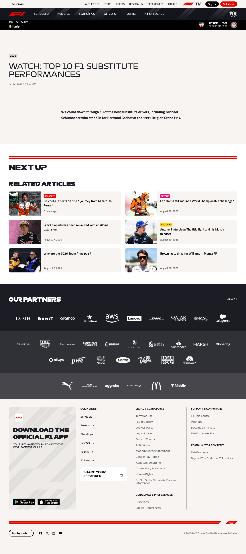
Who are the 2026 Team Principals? (67, 253)
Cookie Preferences (148, 508)
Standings (86, 13)
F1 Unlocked (154, 13)
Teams (130, 13)
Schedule (41, 13)
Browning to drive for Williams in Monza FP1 (189, 253)
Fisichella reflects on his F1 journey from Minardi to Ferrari (78, 203)
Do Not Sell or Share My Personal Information (156, 481)
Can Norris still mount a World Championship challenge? (197, 201)
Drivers (110, 13)
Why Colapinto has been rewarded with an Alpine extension (76, 227)
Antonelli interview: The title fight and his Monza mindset (192, 231)
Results (63, 13)
